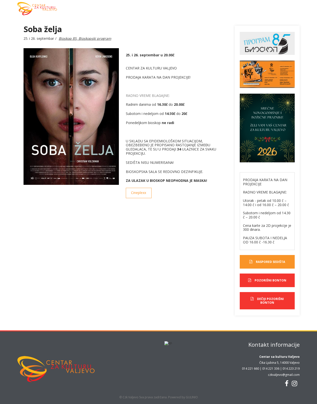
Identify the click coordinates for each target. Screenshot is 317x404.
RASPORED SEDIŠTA (270, 262)
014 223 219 (291, 368)
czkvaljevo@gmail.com (284, 375)
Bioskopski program (95, 38)
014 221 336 (270, 368)
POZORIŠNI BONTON (270, 280)
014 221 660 (250, 368)
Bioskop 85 (68, 38)
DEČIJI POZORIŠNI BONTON (270, 300)
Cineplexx (138, 192)
